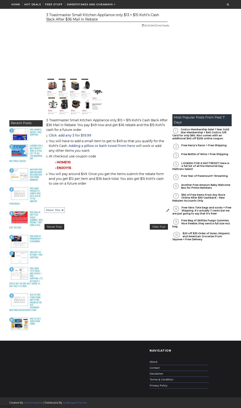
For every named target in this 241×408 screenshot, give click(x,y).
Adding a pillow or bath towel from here (102, 146)
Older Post (158, 226)
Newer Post (54, 226)
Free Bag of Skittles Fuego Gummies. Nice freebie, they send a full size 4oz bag (201, 223)
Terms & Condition (161, 379)
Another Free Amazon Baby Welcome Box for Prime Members (36, 174)
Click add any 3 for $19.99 (70, 135)
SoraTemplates (33, 402)
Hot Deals (32, 4)
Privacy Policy (158, 385)
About (153, 361)
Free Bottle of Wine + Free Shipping (36, 255)
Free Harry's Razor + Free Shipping (35, 132)
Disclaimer (156, 373)
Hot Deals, (163, 25)
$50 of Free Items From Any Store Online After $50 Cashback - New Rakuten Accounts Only (198, 197)
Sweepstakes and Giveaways (90, 4)
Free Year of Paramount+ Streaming (35, 239)
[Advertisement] (26, 65)
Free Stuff (54, 4)
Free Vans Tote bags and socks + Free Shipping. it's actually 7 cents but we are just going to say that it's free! (201, 210)
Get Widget (6, 406)
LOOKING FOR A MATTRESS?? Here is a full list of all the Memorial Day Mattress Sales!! (200, 166)
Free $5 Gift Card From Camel (35, 321)
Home (15, 4)
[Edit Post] (167, 210)
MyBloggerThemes (75, 402)
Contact (155, 367)
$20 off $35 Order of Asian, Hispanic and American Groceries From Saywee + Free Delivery (201, 236)
